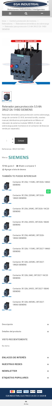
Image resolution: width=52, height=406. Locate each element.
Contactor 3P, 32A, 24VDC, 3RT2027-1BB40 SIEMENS (31, 290)
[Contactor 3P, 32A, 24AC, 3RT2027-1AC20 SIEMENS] (6, 279)
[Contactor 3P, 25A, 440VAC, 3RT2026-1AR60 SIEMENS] (6, 239)
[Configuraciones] (42, 13)
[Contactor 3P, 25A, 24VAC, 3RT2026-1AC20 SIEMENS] (6, 212)
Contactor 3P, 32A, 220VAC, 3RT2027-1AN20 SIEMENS (28, 263)
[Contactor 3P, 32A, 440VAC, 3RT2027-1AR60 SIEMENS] (6, 306)
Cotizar (21, 141)
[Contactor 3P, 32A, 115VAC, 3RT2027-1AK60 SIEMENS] (6, 252)
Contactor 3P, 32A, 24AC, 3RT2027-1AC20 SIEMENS (30, 276)
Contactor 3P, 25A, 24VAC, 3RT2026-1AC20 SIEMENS (31, 210)
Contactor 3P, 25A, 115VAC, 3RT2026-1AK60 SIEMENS (31, 183)
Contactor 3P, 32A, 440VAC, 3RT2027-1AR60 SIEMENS (28, 303)
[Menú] (10, 13)
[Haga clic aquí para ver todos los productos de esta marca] (18, 157)
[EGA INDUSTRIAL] (26, 5)
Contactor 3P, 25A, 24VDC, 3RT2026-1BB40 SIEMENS (31, 223)
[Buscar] (26, 13)
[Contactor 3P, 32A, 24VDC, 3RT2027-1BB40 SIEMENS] (6, 292)
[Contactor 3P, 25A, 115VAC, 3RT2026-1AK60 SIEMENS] (6, 186)
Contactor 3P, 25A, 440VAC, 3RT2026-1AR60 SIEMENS (28, 236)
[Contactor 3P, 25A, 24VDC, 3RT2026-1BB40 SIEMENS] (6, 226)
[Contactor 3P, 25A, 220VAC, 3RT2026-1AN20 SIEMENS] (6, 199)
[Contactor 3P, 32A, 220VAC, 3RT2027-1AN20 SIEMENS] (6, 266)
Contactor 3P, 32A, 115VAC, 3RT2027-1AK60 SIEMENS (31, 250)
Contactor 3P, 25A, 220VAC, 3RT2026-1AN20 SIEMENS (28, 196)
